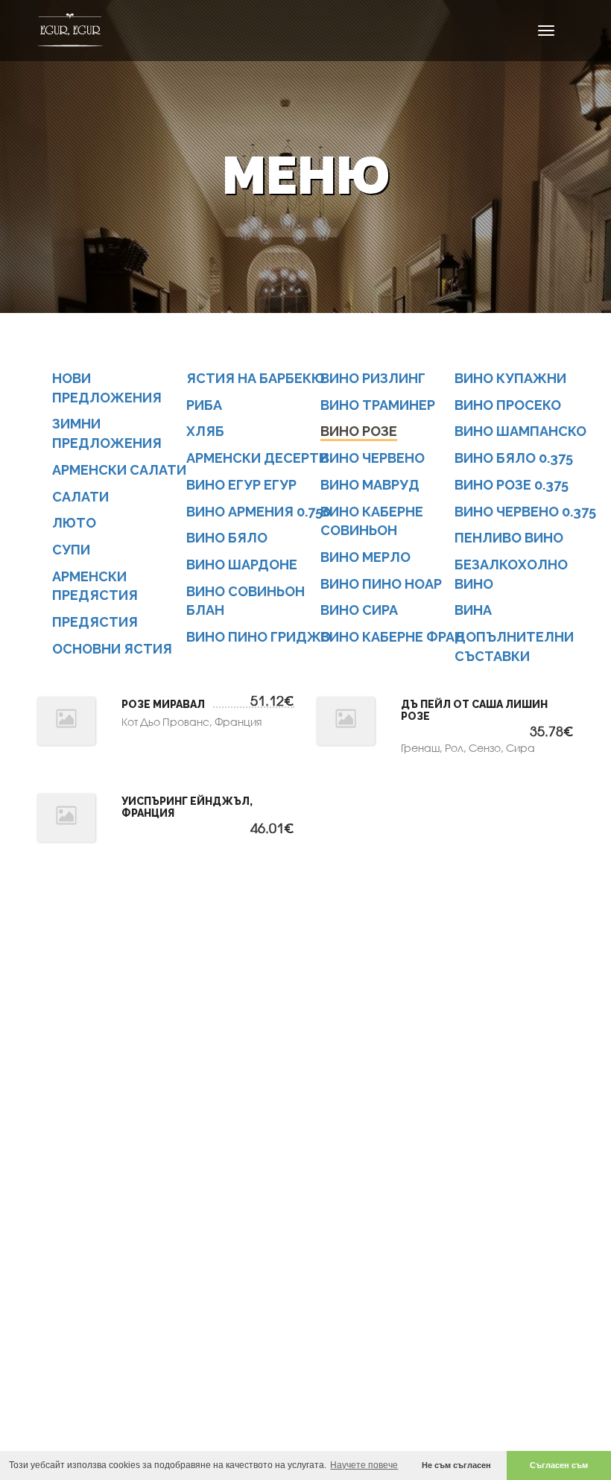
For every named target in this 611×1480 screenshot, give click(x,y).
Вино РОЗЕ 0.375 (512, 485)
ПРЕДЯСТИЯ (95, 622)
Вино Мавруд (370, 485)
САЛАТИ (80, 497)
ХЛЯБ (205, 431)
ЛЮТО (74, 523)
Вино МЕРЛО (365, 557)
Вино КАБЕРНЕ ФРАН (392, 637)
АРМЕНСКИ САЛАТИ (119, 470)
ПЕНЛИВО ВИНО (509, 537)
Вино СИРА (359, 610)
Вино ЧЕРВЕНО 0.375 (525, 511)
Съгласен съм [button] (559, 1465)
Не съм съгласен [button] (456, 1465)
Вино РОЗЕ (358, 431)
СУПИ (71, 549)
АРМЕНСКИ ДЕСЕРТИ (257, 458)
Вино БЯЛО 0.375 (514, 458)
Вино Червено (372, 458)
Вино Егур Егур (241, 485)
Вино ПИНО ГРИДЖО (258, 637)
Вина (473, 610)
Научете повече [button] (364, 1465)
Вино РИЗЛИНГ (372, 378)
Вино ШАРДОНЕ (241, 564)
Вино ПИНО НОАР (381, 584)
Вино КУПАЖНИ (510, 378)
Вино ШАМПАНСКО (520, 431)
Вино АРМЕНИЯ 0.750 (258, 511)
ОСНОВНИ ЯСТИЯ (112, 649)
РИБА (204, 405)
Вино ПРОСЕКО (508, 405)
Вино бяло (226, 537)
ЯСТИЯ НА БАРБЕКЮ (255, 378)
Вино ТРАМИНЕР (377, 405)
